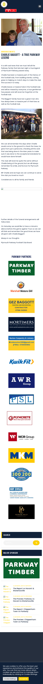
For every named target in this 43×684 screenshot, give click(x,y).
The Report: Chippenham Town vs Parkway (24, 610)
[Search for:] (21, 543)
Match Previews (26, 596)
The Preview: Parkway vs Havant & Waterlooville (23, 600)
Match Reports (26, 586)
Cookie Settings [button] (10, 679)
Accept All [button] (23, 679)
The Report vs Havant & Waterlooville (23, 590)
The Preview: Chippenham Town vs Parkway (24, 621)
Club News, (17, 586)
